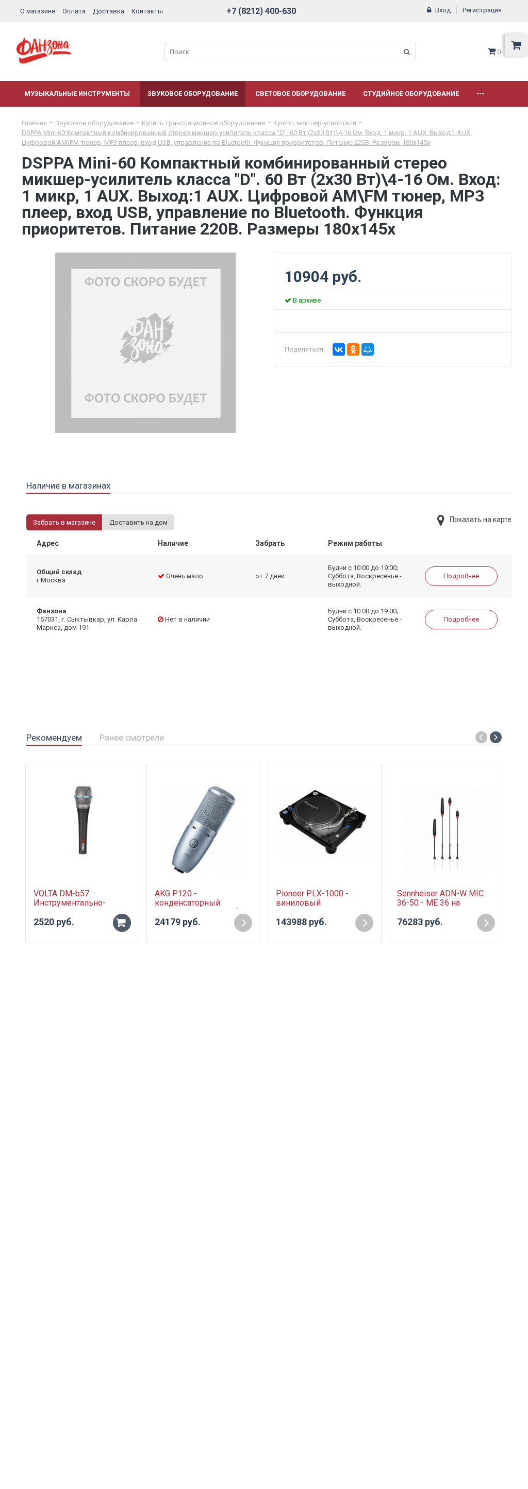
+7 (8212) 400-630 (261, 11)
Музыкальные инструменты (77, 93)
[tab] (68, 486)
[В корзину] (122, 923)
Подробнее (461, 576)
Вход (443, 10)
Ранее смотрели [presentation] (132, 737)
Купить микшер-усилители (314, 123)
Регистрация (482, 10)
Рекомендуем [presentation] (54, 737)
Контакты (147, 11)
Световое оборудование (300, 93)
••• (480, 93)
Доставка (108, 11)
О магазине (37, 11)
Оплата (74, 11)
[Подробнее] (243, 923)
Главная (34, 123)
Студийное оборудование (411, 93)
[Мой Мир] (367, 349)
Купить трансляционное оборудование (203, 123)
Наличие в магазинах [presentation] (68, 485)
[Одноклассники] (353, 349)
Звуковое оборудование (192, 93)
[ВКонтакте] (339, 349)
